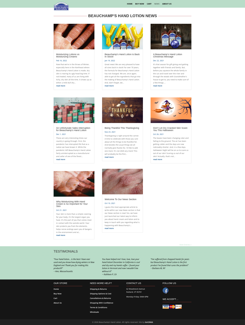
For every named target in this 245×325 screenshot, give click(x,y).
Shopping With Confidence (101, 303)
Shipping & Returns (98, 289)
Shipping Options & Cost (100, 293)
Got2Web (149, 322)
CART (149, 4)
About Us (58, 303)
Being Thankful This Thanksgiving (122, 128)
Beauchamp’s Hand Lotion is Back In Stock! (122, 55)
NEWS (157, 4)
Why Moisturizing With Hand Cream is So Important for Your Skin (72, 204)
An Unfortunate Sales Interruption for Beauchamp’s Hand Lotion (73, 129)
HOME (129, 4)
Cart (55, 298)
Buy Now (57, 293)
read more (60, 86)
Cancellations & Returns (100, 298)
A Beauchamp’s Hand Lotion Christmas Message (167, 55)
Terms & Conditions (98, 307)
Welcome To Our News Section (120, 199)
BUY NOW (139, 4)
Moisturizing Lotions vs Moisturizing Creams (67, 55)
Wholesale (94, 312)
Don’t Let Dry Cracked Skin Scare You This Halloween (170, 129)
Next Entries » (185, 244)
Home (56, 289)
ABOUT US (167, 4)
